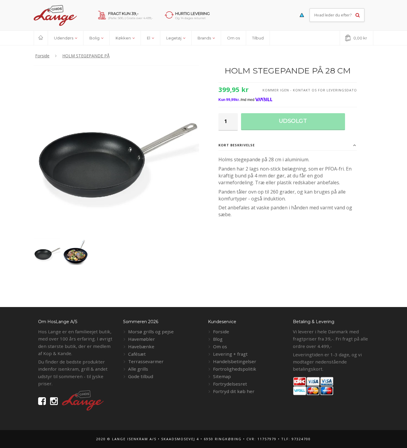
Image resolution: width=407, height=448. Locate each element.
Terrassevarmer (146, 361)
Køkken (124, 38)
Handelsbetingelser (234, 361)
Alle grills (138, 369)
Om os (233, 38)
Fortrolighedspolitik (234, 369)
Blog (218, 339)
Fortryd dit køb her (233, 391)
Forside (221, 332)
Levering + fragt (230, 354)
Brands (205, 38)
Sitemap (222, 376)
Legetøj (174, 38)
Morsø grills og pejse (151, 332)
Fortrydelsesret (230, 384)
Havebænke (141, 346)
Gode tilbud (140, 376)
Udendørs (64, 38)
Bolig (94, 38)
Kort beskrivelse (236, 145)
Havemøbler (141, 339)
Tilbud (258, 38)
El (149, 38)
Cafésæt (137, 354)
